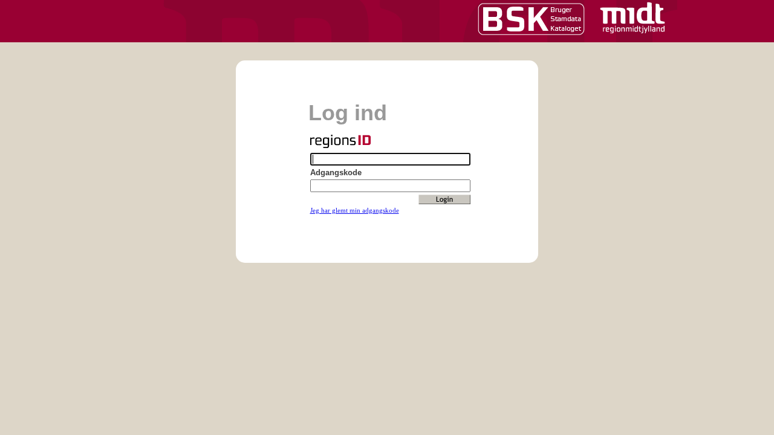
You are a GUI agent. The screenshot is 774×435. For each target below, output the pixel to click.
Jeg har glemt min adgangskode (354, 210)
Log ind (347, 112)
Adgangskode (336, 172)
